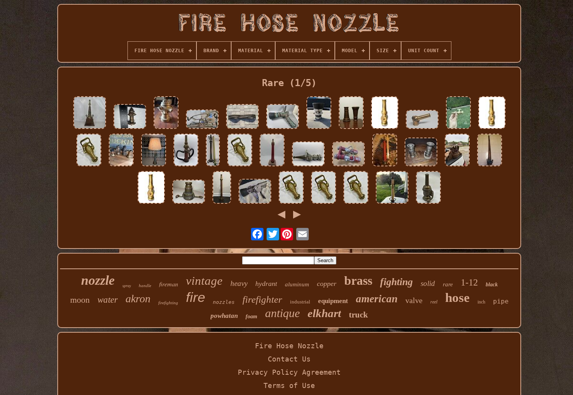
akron (138, 299)
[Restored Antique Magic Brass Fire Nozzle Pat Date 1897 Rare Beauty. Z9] (458, 113)
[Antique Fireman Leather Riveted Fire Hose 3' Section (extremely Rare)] (242, 117)
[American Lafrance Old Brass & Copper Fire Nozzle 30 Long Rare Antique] (212, 150)
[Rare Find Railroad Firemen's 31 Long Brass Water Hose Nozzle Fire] (490, 150)
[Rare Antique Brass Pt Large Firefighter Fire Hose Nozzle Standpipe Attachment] (189, 192)
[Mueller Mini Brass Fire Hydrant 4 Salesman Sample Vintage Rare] (130, 117)
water (107, 300)
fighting (396, 281)
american (377, 299)
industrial (300, 302)
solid (428, 283)
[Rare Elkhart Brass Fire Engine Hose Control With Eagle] (202, 120)
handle (145, 285)
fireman (168, 284)
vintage (204, 280)
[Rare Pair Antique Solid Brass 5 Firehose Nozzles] (351, 113)
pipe (501, 301)
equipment (333, 301)
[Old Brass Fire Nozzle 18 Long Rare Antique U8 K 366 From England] (272, 150)
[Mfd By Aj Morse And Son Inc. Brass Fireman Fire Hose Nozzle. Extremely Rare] (428, 188)
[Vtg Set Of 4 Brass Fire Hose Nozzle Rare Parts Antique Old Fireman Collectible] (121, 150)
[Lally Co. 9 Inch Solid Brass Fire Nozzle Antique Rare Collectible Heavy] (385, 113)
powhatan (224, 315)
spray (126, 286)
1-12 (469, 282)
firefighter (262, 299)
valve (414, 300)
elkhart (324, 313)
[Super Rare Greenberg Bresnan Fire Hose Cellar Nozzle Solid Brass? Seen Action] (166, 113)
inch (481, 302)
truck (358, 314)
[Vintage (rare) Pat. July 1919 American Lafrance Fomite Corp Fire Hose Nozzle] (308, 154)
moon (80, 300)
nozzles (224, 302)
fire (195, 297)
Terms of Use (289, 385)
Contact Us (289, 359)
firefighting (168, 302)
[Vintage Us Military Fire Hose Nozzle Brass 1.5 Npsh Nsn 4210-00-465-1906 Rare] (283, 117)
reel (433, 302)
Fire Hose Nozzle (289, 346)
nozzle (98, 280)
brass (358, 280)
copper (326, 283)
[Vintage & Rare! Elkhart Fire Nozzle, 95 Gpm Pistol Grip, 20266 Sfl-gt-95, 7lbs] (255, 192)
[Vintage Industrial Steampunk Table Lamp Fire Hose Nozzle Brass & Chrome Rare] (154, 150)
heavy (239, 283)
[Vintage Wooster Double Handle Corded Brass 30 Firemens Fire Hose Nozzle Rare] (392, 188)
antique (282, 313)
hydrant (266, 283)
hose (457, 298)
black (492, 284)
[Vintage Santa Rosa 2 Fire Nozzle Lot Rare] (421, 152)
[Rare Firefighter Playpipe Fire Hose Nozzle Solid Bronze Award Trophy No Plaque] (90, 113)
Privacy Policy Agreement (289, 372)
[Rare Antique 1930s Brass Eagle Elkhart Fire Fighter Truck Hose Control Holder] (457, 150)
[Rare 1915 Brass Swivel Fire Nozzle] (422, 120)
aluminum (297, 284)
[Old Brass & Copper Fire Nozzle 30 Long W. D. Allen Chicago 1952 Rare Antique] (222, 188)
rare (448, 284)
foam (251, 316)
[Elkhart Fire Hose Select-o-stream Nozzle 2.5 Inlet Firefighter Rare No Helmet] (319, 113)
